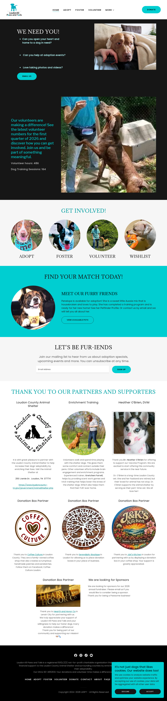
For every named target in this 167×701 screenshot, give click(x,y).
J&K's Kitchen (134, 554)
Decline (125, 691)
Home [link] (56, 9)
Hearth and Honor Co (65, 611)
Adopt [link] (67, 9)
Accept (150, 691)
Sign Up (121, 369)
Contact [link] (86, 679)
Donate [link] (74, 679)
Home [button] (28, 679)
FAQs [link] (107, 679)
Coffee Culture (35, 554)
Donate (151, 9)
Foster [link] (79, 9)
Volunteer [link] (94, 9)
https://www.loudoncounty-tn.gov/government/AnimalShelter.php (33, 486)
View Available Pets (77, 320)
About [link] (98, 679)
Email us (26, 76)
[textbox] (72, 369)
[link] (14, 9)
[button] (109, 10)
